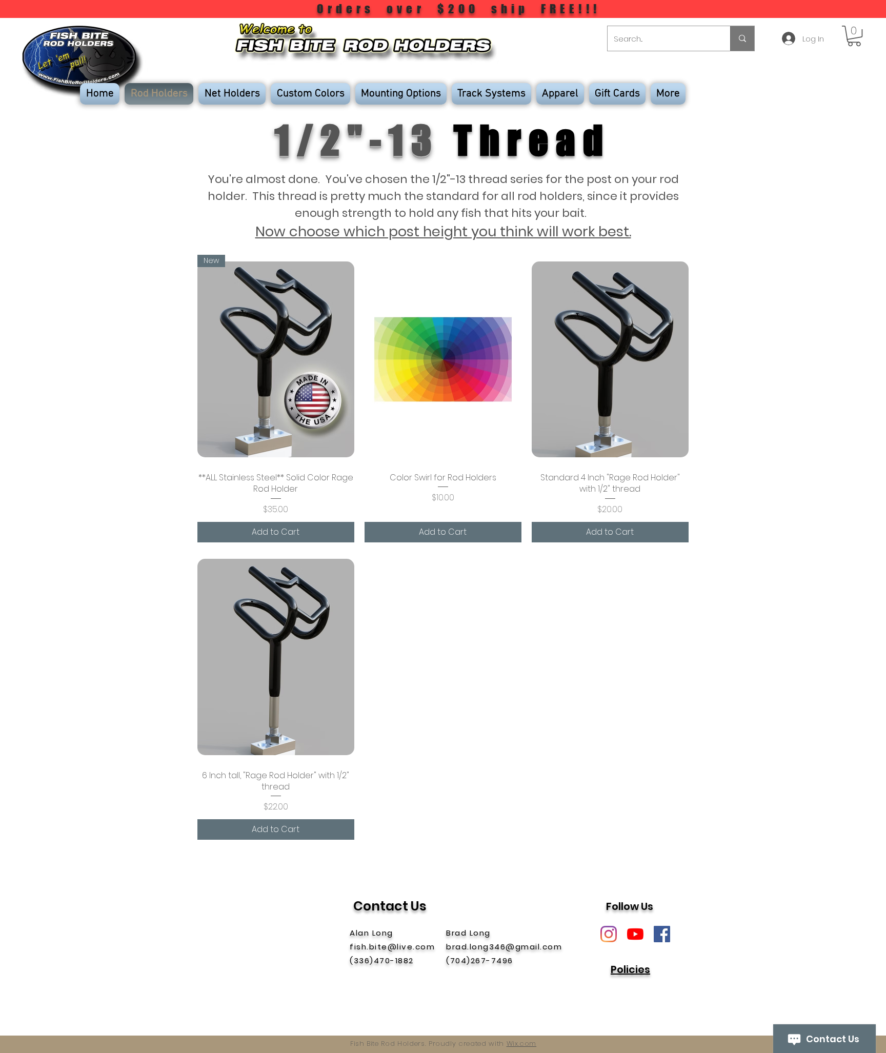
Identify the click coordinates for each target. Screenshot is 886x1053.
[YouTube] (635, 934)
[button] (854, 36)
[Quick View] (443, 359)
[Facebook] (662, 934)
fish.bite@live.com (392, 946)
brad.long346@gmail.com (504, 946)
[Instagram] (608, 934)
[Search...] (742, 38)
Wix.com (522, 1043)
